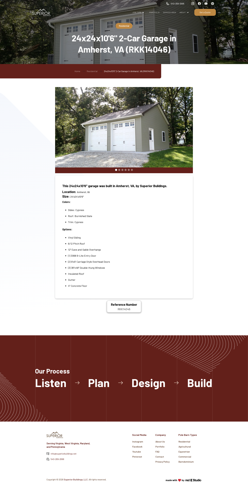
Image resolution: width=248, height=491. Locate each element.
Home (77, 71)
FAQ (157, 451)
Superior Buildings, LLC (76, 479)
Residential (92, 71)
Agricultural (185, 446)
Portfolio (159, 446)
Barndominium (186, 461)
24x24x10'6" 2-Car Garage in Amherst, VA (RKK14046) (129, 71)
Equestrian (184, 451)
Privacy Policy (162, 461)
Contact (159, 456)
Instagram (137, 441)
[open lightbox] (124, 130)
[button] (139, 12)
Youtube (136, 451)
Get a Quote (205, 12)
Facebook (137, 446)
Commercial (185, 456)
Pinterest (137, 456)
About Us (160, 441)
